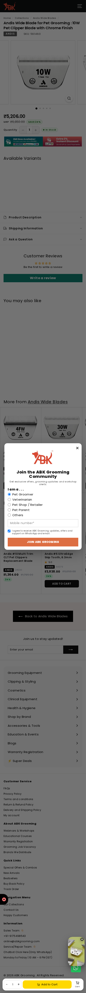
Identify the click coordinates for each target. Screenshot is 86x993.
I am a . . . (16, 489)
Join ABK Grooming (43, 542)
